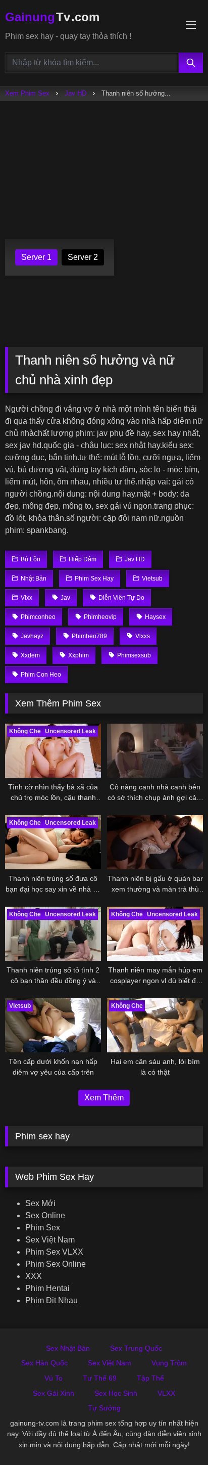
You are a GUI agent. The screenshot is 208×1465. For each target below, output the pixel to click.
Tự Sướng (104, 1408)
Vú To (53, 1378)
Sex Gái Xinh (53, 1393)
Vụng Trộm (169, 1363)
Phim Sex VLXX (54, 1252)
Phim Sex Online (55, 1264)
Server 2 (83, 257)
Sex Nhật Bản (68, 1348)
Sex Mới (40, 1203)
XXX (33, 1276)
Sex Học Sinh (115, 1393)
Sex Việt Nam (50, 1239)
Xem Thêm (104, 1097)
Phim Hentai (47, 1288)
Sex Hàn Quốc (44, 1363)
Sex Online (45, 1215)
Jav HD (75, 93)
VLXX (166, 1393)
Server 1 (36, 257)
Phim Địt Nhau (51, 1300)
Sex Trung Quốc (136, 1348)
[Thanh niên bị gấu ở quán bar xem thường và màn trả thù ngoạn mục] (155, 842)
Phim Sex (42, 1227)
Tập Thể (150, 1378)
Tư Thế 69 (100, 1378)
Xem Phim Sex (27, 93)
